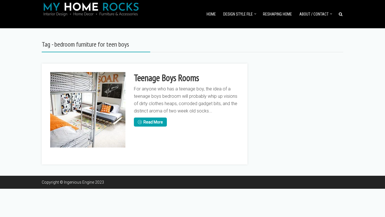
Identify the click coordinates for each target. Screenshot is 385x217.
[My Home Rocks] (91, 8)
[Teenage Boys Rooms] (87, 109)
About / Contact (314, 14)
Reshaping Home (277, 14)
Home (211, 14)
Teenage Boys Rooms (166, 78)
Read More (153, 122)
